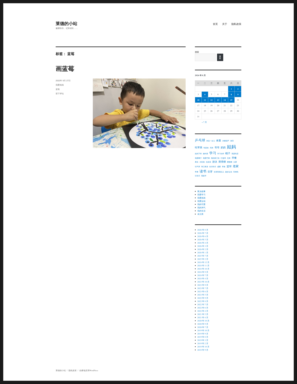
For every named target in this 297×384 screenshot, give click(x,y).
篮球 (229, 166)
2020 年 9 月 (202, 323)
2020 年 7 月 (202, 327)
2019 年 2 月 (202, 343)
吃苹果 (198, 147)
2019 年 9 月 (202, 333)
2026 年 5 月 (202, 239)
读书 (203, 171)
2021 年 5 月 (202, 314)
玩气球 (197, 166)
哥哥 (217, 147)
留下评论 (60, 93)
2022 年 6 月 (202, 307)
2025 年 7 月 (202, 255)
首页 (215, 24)
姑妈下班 (198, 154)
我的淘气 (201, 207)
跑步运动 (228, 172)
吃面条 (206, 148)
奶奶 (223, 147)
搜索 (197, 52)
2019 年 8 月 (202, 336)
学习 (212, 153)
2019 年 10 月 (203, 330)
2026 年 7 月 (202, 233)
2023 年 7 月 (202, 288)
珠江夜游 (204, 166)
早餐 (234, 157)
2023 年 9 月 (202, 285)
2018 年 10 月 (203, 346)
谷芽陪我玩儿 (219, 172)
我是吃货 (235, 154)
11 (205, 99)
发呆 (232, 141)
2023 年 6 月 (202, 291)
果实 (196, 162)
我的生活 (201, 210)
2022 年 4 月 (202, 311)
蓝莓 (58, 89)
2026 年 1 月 (202, 252)
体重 (218, 140)
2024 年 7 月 (202, 275)
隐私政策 (236, 24)
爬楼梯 (229, 162)
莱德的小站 (66, 23)
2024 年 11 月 (203, 265)
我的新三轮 (215, 158)
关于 (224, 24)
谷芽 (210, 171)
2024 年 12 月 (203, 262)
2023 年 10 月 (203, 281)
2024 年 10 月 (203, 268)
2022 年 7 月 (202, 304)
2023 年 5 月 (202, 294)
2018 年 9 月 (202, 349)
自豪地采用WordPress (88, 370)
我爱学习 (201, 194)
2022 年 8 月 (202, 301)
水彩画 (202, 162)
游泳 (214, 161)
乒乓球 (200, 140)
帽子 (227, 153)
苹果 (196, 172)
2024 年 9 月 (202, 272)
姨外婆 (205, 154)
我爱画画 (60, 84)
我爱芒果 (206, 158)
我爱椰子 (198, 158)
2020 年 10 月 (203, 320)
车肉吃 (235, 172)
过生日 (197, 176)
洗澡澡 (208, 162)
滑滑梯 (222, 161)
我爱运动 (201, 201)
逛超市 (203, 176)
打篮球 (223, 158)
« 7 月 (204, 122)
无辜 (228, 158)
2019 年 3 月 (202, 340)
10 (198, 99)
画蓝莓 (65, 68)
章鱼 (223, 166)
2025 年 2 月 (202, 259)
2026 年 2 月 (202, 249)
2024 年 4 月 (202, 278)
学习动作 (220, 154)
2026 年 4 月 (202, 242)
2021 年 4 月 (202, 317)
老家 (236, 166)
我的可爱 (201, 204)
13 (218, 99)
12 (211, 99)
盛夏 (219, 166)
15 (231, 99)
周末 (211, 148)
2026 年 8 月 (202, 229)
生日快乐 (212, 166)
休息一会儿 (210, 141)
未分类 (200, 214)
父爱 (235, 162)
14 (225, 99)
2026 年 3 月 (202, 246)
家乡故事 (201, 191)
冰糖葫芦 (225, 141)
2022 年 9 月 (202, 298)
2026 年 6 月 (202, 236)
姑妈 (231, 147)
